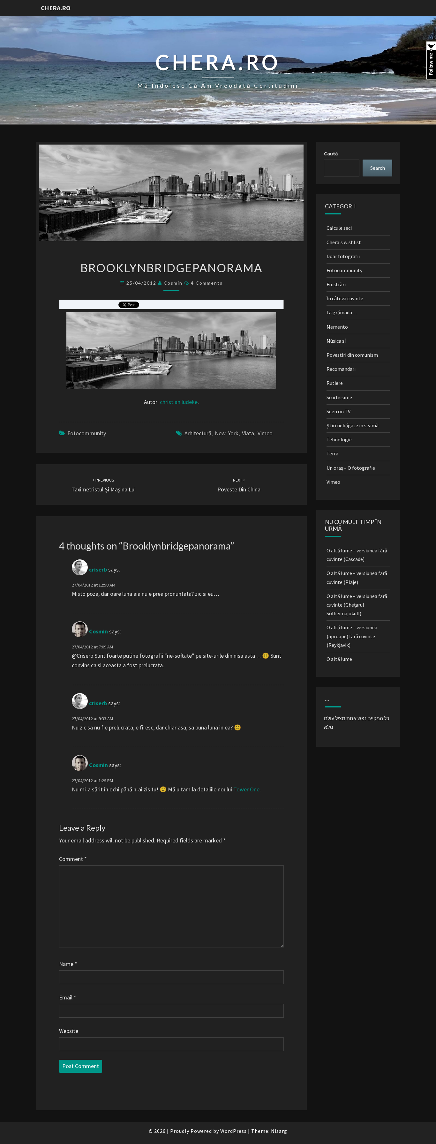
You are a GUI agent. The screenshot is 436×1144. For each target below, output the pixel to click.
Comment (73, 859)
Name (68, 964)
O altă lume (339, 659)
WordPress (233, 1131)
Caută (331, 153)
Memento (337, 327)
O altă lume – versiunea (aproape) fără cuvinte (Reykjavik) (352, 636)
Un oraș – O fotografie (351, 468)
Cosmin (173, 283)
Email (67, 997)
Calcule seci (339, 228)
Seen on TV (338, 411)
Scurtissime (339, 397)
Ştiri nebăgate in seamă (353, 425)
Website (68, 1031)
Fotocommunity (86, 433)
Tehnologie (339, 439)
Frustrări (336, 284)
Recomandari (341, 369)
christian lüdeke (179, 402)
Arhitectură (197, 433)
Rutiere (335, 383)
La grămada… (342, 312)
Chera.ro (56, 8)
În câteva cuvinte (345, 298)
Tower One (246, 789)
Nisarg (279, 1131)
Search (377, 168)
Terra (332, 453)
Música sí (336, 341)
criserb (98, 569)
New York (226, 433)
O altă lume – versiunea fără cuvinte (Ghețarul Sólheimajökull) (357, 605)
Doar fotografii (343, 256)
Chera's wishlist (344, 242)
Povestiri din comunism (352, 355)
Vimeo (265, 433)
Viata (248, 433)
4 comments (207, 283)
